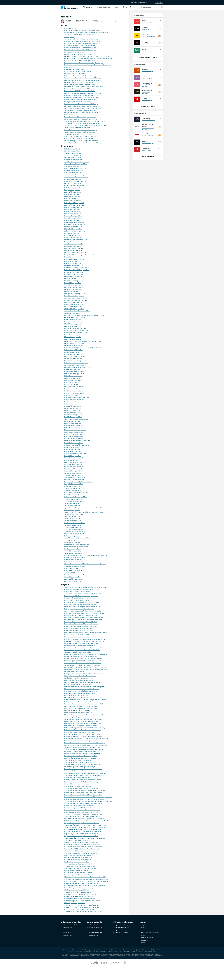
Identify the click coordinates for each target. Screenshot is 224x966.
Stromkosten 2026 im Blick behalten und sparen (78, 805)
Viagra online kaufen (68, 932)
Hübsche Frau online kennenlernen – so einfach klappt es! (81, 689)
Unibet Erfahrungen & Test (72, 536)
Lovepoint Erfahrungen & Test (73, 384)
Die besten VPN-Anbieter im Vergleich (75, 52)
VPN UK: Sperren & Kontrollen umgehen (76, 870)
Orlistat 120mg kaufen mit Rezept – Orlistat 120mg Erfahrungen (83, 86)
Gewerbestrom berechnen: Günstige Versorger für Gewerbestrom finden (86, 667)
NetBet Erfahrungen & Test (72, 410)
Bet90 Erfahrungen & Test (72, 188)
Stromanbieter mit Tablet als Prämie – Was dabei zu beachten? (83, 795)
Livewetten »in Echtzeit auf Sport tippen (76, 695)
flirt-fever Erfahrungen (147, 71)
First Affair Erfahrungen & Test (73, 289)
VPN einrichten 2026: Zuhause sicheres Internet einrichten (81, 851)
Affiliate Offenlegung (70, 28)
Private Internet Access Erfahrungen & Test (77, 441)
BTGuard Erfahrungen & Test (73, 229)
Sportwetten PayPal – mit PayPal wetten (76, 771)
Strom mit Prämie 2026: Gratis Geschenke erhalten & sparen (82, 779)
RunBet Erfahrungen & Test (72, 456)
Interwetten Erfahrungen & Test (73, 335)
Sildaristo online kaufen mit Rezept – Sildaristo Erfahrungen (82, 106)
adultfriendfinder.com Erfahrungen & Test (76, 162)
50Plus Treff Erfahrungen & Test (73, 155)
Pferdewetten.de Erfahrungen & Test (75, 430)
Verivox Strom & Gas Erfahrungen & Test (76, 544)
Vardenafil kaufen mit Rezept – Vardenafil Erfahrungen (80, 130)
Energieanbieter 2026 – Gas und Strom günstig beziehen (81, 624)
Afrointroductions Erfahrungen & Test (75, 164)
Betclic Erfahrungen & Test (72, 196)
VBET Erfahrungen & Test (71, 540)
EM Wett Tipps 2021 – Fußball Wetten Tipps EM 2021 (80, 60)
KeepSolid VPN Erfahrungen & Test (74, 356)
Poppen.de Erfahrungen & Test (73, 436)
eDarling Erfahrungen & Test (72, 263)
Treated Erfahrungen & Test (72, 527)
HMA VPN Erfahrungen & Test (73, 324)
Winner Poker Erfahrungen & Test (74, 570)
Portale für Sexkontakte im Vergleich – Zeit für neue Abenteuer (83, 736)
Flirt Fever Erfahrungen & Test (73, 291)
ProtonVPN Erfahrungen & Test (73, 447)
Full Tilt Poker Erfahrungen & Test (74, 296)
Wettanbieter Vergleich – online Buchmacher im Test (80, 894)
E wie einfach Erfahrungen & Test (74, 259)
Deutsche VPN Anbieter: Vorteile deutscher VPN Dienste (81, 615)
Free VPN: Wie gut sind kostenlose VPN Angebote (79, 635)
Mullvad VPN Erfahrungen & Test (74, 399)
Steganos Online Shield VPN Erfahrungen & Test (78, 482)
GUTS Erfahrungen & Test (72, 313)
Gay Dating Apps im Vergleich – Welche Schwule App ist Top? (82, 665)
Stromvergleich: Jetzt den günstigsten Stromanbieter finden (82, 123)
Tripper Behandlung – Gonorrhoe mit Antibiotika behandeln (82, 816)
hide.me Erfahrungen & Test (72, 319)
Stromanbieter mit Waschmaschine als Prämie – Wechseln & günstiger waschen (88, 797)
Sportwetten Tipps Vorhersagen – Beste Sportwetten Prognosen (83, 775)
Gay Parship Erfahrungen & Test (73, 304)
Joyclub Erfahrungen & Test (72, 354)
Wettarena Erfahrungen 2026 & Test (75, 557)
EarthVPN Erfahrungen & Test (73, 261)
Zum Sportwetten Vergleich (148, 57)
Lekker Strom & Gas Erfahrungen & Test (76, 363)
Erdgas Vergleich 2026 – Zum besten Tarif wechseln (79, 628)
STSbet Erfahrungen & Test (72, 486)
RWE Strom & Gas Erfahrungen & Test (75, 462)
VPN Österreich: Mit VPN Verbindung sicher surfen (79, 866)
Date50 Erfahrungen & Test (72, 246)
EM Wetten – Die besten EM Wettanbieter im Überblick (80, 622)
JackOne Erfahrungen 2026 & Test (74, 343)
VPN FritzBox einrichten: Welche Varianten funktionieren (81, 853)
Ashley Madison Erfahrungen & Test (75, 168)
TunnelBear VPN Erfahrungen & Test (75, 531)
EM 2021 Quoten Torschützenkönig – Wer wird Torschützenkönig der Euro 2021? (88, 58)
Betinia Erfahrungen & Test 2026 (74, 205)
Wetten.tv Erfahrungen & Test (73, 559)
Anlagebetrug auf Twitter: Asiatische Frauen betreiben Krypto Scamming (86, 32)
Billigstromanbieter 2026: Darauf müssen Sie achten (80, 598)
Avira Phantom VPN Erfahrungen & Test (76, 177)
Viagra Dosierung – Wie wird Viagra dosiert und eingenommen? (83, 831)
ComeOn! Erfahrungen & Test (73, 242)
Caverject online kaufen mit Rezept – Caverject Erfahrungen (82, 39)
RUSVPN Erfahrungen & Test (72, 460)
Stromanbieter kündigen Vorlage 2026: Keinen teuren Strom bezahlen (85, 790)
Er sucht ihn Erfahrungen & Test (73, 272)
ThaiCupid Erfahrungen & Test (73, 499)
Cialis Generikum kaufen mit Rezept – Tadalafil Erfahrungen (82, 43)
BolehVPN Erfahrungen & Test (73, 226)
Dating (117, 7)
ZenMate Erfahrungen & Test (73, 579)
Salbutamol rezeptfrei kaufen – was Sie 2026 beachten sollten (82, 747)
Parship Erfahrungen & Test (72, 423)
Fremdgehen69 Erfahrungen (146, 85)
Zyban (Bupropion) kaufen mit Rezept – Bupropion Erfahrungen (83, 143)
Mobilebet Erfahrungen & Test (73, 395)
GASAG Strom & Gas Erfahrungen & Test (76, 300)
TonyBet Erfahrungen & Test (72, 521)
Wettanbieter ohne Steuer (95, 932)
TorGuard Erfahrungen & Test (73, 525)
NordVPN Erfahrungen (147, 143)
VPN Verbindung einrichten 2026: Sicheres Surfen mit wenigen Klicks (85, 877)
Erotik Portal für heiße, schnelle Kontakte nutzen (78, 630)
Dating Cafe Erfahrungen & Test (73, 248)
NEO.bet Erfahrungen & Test (72, 408)
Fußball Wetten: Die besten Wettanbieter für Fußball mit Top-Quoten (85, 641)
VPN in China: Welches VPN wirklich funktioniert (78, 855)
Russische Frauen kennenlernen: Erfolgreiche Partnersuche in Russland (85, 745)
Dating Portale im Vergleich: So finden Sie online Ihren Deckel (82, 611)
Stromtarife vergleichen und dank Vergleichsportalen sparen (82, 810)
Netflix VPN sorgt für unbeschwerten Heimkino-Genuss (80, 708)
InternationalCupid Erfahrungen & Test (75, 332)
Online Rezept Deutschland (70, 925)
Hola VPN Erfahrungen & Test (73, 326)
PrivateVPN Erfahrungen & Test (73, 443)
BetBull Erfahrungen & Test (72, 194)
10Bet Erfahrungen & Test (72, 149)
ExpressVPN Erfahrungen (148, 150)
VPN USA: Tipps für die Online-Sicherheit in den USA (80, 875)
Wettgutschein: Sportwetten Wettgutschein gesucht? (79, 898)
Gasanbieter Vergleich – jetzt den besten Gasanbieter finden (82, 650)
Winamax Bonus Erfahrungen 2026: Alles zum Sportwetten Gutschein (85, 564)
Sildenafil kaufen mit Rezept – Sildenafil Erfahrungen (80, 110)
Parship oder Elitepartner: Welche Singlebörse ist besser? (81, 89)
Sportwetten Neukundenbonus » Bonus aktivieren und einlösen (83, 769)
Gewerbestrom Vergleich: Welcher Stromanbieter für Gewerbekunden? (85, 669)
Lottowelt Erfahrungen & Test (73, 382)
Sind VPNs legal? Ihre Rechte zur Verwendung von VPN (80, 756)
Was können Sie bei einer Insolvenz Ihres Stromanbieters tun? (82, 883)
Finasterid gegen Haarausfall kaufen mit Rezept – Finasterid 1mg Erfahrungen (87, 65)
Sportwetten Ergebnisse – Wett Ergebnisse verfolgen (80, 767)
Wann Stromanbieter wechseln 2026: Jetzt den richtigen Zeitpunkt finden (86, 879)
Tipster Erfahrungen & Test (72, 510)
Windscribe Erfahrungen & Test (73, 568)
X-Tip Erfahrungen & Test (71, 572)
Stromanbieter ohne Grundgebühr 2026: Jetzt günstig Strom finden (84, 121)
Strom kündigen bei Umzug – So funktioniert (77, 777)
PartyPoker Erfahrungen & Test (73, 425)
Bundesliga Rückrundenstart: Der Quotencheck (78, 600)
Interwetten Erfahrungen (148, 36)
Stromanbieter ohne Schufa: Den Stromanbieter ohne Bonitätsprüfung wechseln (88, 801)
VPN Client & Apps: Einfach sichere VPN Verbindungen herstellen (83, 847)
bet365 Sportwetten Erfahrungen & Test (76, 185)
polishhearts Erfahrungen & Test (74, 434)
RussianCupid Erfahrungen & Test (74, 458)
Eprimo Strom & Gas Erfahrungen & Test (76, 270)
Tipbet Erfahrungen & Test (72, 503)
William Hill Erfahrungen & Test (73, 562)
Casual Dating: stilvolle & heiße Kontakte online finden (80, 604)
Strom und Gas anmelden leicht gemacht (76, 784)
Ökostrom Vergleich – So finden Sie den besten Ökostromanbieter (84, 715)
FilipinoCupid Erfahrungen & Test (74, 287)
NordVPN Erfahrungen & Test (73, 417)
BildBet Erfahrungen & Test (72, 220)
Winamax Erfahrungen (147, 43)
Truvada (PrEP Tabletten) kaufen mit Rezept (77, 128)
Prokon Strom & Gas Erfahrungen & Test (76, 445)
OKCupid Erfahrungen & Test (73, 421)
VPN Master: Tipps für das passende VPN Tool (78, 864)
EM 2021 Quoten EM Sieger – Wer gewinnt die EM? (79, 54)
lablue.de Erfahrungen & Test (73, 358)
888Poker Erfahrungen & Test (73, 157)
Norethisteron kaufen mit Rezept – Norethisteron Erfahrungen (83, 78)
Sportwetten (89, 7)
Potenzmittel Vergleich (68, 927)
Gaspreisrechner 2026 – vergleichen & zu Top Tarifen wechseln (83, 658)
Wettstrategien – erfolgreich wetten (74, 903)
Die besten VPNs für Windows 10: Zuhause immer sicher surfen (83, 620)
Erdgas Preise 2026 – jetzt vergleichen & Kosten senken (80, 626)
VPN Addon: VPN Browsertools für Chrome (77, 840)
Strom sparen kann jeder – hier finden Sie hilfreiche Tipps (81, 782)
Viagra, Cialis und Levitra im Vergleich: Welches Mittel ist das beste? (84, 838)
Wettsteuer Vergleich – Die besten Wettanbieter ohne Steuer (82, 901)
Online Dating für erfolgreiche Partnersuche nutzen (79, 717)
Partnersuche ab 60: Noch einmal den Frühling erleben (80, 725)
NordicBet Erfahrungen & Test (73, 415)
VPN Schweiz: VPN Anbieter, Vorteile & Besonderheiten (80, 868)
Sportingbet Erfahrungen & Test (73, 475)
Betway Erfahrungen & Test (72, 218)
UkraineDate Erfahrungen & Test (74, 534)
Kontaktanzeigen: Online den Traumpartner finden (79, 693)
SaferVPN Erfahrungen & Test (73, 464)
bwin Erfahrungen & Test (71, 233)
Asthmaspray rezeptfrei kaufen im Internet (77, 591)
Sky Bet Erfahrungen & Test (72, 473)
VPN (126, 7)
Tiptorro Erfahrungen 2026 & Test (74, 514)
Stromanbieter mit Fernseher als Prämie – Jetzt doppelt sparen (83, 792)
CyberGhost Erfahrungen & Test (73, 244)
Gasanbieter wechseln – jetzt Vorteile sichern (77, 652)
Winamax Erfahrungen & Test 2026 (74, 566)
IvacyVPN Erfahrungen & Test (73, 339)
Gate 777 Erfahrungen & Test (73, 302)
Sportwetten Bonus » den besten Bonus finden (78, 762)
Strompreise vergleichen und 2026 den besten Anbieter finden (83, 808)
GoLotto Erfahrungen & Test (72, 306)
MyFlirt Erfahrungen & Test (72, 406)
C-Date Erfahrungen (147, 78)
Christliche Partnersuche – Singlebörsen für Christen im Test (82, 606)
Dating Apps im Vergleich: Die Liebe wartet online (79, 609)
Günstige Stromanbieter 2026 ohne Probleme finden (80, 676)
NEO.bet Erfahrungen (147, 29)
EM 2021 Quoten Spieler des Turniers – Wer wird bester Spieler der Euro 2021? (88, 56)
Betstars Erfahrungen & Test (72, 214)
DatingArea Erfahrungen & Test (73, 250)
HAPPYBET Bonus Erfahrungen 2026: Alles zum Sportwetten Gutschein (85, 315)
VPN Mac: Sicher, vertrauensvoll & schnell (76, 862)
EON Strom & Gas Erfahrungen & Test (75, 268)
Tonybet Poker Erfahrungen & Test (74, 523)
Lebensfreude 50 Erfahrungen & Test (75, 361)
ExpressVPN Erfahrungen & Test (73, 281)
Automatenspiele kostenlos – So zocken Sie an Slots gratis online (83, 594)
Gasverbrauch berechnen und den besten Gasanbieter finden (82, 663)
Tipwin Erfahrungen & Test (72, 516)
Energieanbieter (148, 7)
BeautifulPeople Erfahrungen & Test (75, 181)
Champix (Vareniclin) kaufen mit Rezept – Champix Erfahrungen (83, 41)
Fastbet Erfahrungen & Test (72, 283)
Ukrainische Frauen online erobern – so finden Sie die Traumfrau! (84, 818)
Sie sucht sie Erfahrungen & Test (74, 469)
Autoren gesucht (69, 37)
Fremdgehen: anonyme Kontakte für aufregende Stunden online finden (85, 639)
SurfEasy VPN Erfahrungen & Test (74, 488)
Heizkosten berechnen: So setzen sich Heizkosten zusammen (82, 682)
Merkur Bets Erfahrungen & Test (74, 393)
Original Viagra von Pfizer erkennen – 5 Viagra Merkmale (81, 721)
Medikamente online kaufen (70, 930)
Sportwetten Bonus (104, 7)
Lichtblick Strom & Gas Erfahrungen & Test (77, 367)
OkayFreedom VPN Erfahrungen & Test (76, 419)
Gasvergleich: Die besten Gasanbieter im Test (77, 71)
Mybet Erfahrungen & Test (72, 404)
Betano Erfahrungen (147, 22)
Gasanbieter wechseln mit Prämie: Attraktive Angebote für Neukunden (85, 654)
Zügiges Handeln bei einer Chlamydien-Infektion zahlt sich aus (83, 911)
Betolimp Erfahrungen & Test (73, 207)
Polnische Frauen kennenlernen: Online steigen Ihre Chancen (82, 734)
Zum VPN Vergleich (148, 156)
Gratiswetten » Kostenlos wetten (74, 671)
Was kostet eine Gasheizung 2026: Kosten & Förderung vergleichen (84, 885)
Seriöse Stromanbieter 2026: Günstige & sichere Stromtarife (82, 754)
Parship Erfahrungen (147, 100)
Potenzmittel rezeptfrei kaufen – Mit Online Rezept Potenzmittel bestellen (86, 738)
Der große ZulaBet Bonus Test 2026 (75, 252)
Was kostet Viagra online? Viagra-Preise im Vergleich (80, 888)
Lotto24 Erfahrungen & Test (72, 378)
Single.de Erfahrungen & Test (73, 471)
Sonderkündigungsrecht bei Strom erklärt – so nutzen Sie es (82, 758)
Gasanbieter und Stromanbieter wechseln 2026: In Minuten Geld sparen (86, 648)
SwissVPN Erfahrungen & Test (73, 495)
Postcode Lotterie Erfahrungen (73, 438)
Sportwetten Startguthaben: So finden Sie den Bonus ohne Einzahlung (85, 773)
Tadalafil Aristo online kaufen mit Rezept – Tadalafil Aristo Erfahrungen (85, 125)
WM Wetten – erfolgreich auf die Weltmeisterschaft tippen (81, 907)
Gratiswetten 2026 (93, 935)
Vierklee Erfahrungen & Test (72, 549)
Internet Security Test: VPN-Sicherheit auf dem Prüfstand (81, 691)
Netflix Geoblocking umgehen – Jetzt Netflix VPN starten (81, 706)
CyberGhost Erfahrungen (148, 120)
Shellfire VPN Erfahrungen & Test (74, 466)
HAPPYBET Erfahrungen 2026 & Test (75, 317)
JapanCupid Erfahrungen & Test (73, 345)
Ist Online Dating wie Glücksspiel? (74, 73)
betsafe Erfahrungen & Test (72, 209)
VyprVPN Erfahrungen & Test (73, 553)
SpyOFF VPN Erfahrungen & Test (74, 479)
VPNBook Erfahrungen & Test (73, 551)
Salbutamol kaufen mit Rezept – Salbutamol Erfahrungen (81, 104)
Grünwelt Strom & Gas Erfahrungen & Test (77, 311)
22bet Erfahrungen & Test (72, 151)
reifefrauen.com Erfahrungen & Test (75, 454)
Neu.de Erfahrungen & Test (72, 412)
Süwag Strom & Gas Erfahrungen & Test (76, 492)
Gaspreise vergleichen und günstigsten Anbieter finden (80, 656)
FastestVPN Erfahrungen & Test (73, 285)
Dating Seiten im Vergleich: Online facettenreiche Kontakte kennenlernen (86, 613)
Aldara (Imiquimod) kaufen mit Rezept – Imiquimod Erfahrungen (83, 30)
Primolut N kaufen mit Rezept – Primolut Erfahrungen (80, 99)
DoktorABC (67, 257)
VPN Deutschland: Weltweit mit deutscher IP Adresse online (82, 849)
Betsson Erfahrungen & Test (72, 211)
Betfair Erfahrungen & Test (72, 198)
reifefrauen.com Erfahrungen (146, 92)
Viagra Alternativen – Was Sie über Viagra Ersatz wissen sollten (83, 829)
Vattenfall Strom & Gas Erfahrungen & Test (77, 538)
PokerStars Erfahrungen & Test (73, 432)
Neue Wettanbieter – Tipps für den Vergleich (77, 710)
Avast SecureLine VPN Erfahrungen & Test (76, 175)
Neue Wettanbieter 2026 (95, 930)
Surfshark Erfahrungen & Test (73, 490)
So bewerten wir (69, 115)
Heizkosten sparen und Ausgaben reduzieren (77, 684)
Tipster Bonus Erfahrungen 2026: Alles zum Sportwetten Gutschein (84, 508)
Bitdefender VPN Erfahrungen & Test (75, 224)
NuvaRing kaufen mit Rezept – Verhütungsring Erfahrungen (82, 80)
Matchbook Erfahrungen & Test (73, 391)
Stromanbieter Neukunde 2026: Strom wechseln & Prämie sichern (84, 799)
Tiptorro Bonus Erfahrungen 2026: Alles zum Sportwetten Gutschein (84, 512)
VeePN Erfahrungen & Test (72, 542)
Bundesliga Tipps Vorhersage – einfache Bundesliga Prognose (82, 602)
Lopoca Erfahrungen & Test (72, 369)
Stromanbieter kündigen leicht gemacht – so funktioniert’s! (81, 788)
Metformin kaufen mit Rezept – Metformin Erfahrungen (81, 76)
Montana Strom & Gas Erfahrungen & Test (77, 397)
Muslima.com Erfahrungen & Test (74, 402)
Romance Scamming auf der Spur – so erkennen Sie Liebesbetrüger (84, 743)
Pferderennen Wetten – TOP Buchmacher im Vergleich (80, 732)
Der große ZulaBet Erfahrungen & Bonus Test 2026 (79, 255)
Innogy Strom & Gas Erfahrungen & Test (76, 330)
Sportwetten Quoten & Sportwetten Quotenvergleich (80, 117)
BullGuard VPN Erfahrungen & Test (74, 231)
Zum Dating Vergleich (148, 106)
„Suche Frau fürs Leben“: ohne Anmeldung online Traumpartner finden (85, 587)
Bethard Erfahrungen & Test (72, 201)
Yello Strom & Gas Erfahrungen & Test (75, 575)
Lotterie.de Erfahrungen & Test (73, 371)
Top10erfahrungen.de (66, 13)
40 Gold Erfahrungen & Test (72, 153)
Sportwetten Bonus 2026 (95, 927)
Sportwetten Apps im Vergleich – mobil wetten (78, 760)
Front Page (67, 67)
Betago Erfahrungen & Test (72, 190)
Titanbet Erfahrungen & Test (72, 518)
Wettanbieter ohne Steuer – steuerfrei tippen (77, 892)
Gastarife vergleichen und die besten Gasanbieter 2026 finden (83, 661)
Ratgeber (143, 925)
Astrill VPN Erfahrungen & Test (73, 172)
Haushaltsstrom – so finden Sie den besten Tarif (78, 678)
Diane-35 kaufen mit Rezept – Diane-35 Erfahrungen (80, 50)
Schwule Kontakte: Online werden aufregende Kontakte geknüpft (83, 749)
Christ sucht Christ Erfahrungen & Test (75, 239)
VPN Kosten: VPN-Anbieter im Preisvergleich (77, 859)
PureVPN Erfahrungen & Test (73, 449)
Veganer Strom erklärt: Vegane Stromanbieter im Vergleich (81, 823)
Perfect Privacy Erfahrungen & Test (74, 428)
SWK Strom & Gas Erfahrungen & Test (75, 497)
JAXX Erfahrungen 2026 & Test (73, 350)
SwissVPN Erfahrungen (148, 135)
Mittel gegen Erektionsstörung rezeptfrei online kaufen (80, 702)
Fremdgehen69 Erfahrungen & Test (74, 293)
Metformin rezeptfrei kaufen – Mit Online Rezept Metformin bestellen (85, 700)
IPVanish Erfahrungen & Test (72, 337)
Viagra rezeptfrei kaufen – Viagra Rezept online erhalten (81, 836)
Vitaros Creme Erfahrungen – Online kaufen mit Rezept (80, 136)
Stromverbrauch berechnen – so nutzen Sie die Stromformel (82, 812)
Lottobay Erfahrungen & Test (73, 380)
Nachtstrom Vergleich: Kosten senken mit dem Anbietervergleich (83, 704)
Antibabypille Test (67, 935)
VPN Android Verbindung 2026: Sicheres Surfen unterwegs (82, 844)
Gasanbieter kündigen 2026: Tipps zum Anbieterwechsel (81, 643)
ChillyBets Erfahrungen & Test (73, 237)
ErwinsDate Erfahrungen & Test (73, 274)
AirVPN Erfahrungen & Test (72, 166)
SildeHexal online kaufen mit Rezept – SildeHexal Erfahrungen (82, 108)
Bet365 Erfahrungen (147, 51)
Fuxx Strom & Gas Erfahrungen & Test (75, 298)
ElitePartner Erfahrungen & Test (73, 265)
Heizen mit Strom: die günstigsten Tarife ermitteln (79, 680)
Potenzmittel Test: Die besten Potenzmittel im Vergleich (81, 95)
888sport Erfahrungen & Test (73, 159)
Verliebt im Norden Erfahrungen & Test (76, 546)
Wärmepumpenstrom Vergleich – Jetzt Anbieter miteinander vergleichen (86, 881)
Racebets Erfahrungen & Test (73, 451)
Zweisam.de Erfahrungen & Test (73, 581)
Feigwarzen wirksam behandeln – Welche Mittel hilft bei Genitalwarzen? (85, 632)
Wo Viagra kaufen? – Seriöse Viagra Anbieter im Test (80, 909)
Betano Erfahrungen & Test (72, 192)
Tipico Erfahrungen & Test (72, 505)
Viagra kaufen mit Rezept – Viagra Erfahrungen (78, 134)
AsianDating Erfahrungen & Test (73, 170)
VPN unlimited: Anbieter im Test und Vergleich (78, 872)
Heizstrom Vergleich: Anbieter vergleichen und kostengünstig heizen (84, 687)
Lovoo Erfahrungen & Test (72, 389)
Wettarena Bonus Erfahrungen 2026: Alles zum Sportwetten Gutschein (85, 555)
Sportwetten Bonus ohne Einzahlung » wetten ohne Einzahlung (83, 764)
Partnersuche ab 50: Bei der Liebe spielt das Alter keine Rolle (82, 723)
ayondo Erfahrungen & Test (72, 179)
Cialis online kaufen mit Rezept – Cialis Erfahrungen (79, 45)
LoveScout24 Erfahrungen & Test (74, 387)
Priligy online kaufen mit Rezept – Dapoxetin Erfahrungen (81, 97)
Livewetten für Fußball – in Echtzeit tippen (77, 697)
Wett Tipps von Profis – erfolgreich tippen (76, 890)
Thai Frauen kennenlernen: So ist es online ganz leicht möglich (83, 814)
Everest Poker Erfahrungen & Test (74, 276)
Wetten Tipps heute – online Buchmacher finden (78, 896)
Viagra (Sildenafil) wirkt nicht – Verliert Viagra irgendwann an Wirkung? (85, 825)
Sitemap (143, 942)
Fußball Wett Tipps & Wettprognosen (75, 69)
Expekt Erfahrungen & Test (72, 278)
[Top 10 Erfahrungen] (71, 7)
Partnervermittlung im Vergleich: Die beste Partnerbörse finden (83, 93)
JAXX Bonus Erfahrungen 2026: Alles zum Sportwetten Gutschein (83, 348)
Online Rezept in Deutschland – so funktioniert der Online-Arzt (83, 719)
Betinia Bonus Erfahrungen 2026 (74, 203)
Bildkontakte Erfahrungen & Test (74, 222)
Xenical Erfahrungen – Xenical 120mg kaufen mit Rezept (81, 141)
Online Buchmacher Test (95, 925)
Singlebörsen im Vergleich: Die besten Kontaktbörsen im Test (82, 112)
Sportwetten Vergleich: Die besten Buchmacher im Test (80, 119)
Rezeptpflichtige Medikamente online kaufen (77, 102)
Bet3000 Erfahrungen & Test (72, 183)
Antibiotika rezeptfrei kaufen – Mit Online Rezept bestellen (81, 589)
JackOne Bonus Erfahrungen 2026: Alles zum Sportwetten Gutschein (84, 341)
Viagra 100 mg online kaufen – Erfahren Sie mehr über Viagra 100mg (85, 827)
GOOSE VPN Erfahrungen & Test (74, 309)
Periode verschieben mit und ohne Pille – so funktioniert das (82, 730)
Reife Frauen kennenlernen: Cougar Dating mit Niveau (80, 741)
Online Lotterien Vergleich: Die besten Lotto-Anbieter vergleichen (83, 82)
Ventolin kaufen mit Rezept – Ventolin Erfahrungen (79, 132)
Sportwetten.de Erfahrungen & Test (74, 477)
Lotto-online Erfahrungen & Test (74, 374)
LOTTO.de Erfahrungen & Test (73, 376)
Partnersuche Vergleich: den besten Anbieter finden (79, 91)
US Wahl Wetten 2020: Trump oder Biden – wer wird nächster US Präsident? (87, 821)
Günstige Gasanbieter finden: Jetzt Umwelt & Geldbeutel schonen (83, 674)
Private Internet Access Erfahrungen (148, 128)
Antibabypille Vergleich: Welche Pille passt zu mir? (79, 35)
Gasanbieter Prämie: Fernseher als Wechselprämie (79, 645)
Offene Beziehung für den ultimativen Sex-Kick (78, 712)
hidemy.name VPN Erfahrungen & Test (75, 322)
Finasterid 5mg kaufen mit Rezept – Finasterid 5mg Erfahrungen (83, 63)
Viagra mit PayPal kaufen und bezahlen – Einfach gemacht (81, 834)
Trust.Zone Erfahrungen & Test (73, 529)
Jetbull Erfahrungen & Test (72, 352)
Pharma (135, 7)
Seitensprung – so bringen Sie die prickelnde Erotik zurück (81, 751)
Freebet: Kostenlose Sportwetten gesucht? (76, 637)
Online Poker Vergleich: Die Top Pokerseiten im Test (80, 84)
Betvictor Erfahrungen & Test (73, 216)
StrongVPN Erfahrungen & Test (73, 484)
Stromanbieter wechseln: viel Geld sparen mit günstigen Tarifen (83, 803)
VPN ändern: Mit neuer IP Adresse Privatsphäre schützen (81, 842)
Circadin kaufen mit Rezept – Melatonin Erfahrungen (80, 47)
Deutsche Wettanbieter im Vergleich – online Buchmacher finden (83, 617)
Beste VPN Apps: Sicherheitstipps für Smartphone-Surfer (81, 596)
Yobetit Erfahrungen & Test (72, 577)
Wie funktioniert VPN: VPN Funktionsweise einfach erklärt (81, 905)
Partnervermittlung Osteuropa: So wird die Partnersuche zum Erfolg (84, 728)
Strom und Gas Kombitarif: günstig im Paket (77, 786)
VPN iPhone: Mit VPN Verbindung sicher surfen (78, 857)
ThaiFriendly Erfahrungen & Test (74, 501)
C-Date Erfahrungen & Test (72, 235)
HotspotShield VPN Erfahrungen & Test (76, 328)
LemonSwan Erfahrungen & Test (74, 365)
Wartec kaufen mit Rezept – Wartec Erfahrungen (78, 138)
